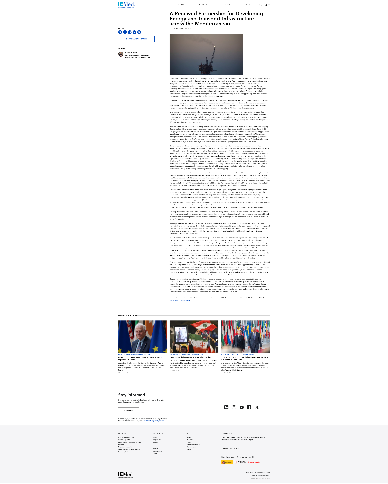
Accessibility (250, 472)
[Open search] (260, 5)
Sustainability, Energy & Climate (129, 442)
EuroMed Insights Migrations (153, 421)
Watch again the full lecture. (180, 300)
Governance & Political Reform (129, 449)
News (189, 437)
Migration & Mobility (125, 447)
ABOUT (155, 453)
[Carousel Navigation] (171, 57)
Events (227, 5)
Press (189, 442)
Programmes (156, 439)
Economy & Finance (125, 452)
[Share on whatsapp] (130, 32)
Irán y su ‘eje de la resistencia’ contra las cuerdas (190, 357)
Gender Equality (124, 439)
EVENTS (155, 449)
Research (180, 5)
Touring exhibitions (193, 444)
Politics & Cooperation (128, 354)
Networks (155, 437)
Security (121, 444)
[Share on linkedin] (134, 32)
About (247, 5)
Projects (155, 442)
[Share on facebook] (125, 32)
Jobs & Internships (231, 448)
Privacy (267, 472)
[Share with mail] (139, 32)
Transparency (191, 447)
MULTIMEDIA (157, 451)
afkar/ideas (145, 354)
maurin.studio (265, 478)
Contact (189, 449)
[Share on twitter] (120, 32)
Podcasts (190, 439)
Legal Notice (259, 472)
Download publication (136, 39)
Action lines (204, 5)
